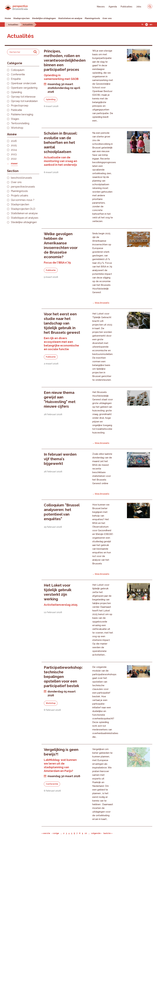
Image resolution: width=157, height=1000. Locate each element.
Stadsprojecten (21, 18)
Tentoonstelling (20, 123)
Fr (142, 24)
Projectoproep (19, 105)
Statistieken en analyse (70, 18)
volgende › (96, 833)
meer (14, 163)
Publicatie (16, 110)
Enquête (16, 78)
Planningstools (92, 18)
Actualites (13, 25)
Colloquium (17, 70)
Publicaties (126, 6)
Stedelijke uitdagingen (44, 18)
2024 (14, 149)
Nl (146, 24)
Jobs (138, 6)
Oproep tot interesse (23, 96)
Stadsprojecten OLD (23, 208)
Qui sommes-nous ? (22, 200)
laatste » (107, 833)
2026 (14, 141)
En (151, 24)
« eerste (46, 833)
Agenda (113, 6)
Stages (15, 118)
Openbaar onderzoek (23, 83)
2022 (14, 158)
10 (86, 833)
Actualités (28, 25)
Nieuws (101, 6)
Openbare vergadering (24, 87)
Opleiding (16, 92)
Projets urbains (19, 195)
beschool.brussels (21, 177)
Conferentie (18, 74)
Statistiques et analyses (24, 217)
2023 (14, 154)
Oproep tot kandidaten (24, 101)
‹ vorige (55, 833)
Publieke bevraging (22, 114)
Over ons (107, 18)
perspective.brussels (23, 186)
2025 (14, 145)
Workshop (17, 127)
